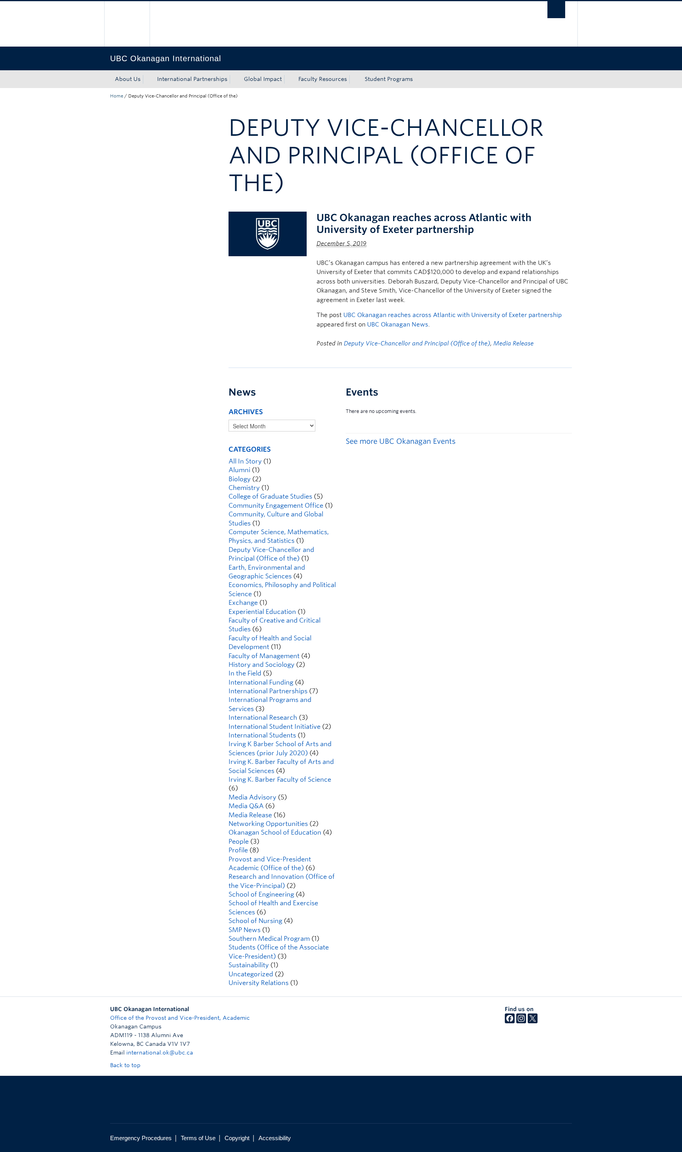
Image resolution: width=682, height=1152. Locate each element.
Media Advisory (252, 797)
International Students (262, 735)
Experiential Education (262, 611)
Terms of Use (198, 1138)
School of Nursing (255, 921)
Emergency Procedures (141, 1138)
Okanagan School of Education (275, 832)
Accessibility (275, 1138)
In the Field (245, 673)
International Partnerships (192, 79)
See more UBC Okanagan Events (400, 441)
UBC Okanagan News (397, 324)
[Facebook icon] (510, 1021)
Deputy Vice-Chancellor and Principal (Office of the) (417, 343)
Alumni (239, 470)
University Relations (259, 983)
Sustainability (249, 965)
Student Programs (389, 79)
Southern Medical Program (269, 938)
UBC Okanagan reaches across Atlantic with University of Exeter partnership (424, 223)
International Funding (261, 682)
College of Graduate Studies (270, 496)
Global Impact (263, 79)
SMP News (244, 930)
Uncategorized (251, 974)
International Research (263, 717)
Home (116, 96)
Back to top (126, 1065)
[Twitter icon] (533, 1021)
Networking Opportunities (268, 823)
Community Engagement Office (276, 505)
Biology (240, 479)
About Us (128, 79)
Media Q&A (246, 806)
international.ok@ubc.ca (159, 1052)
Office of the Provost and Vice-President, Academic (180, 1018)
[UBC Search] (556, 9)
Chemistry (244, 488)
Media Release (513, 343)
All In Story (245, 461)
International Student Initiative (274, 726)
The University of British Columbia (127, 24)
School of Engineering (261, 894)
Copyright (237, 1138)
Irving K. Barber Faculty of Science (280, 779)
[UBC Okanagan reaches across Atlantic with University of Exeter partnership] (268, 233)
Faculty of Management (264, 656)
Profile (238, 850)
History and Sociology (261, 664)
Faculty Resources (322, 79)
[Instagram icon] (521, 1021)
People (239, 841)
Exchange (243, 602)
